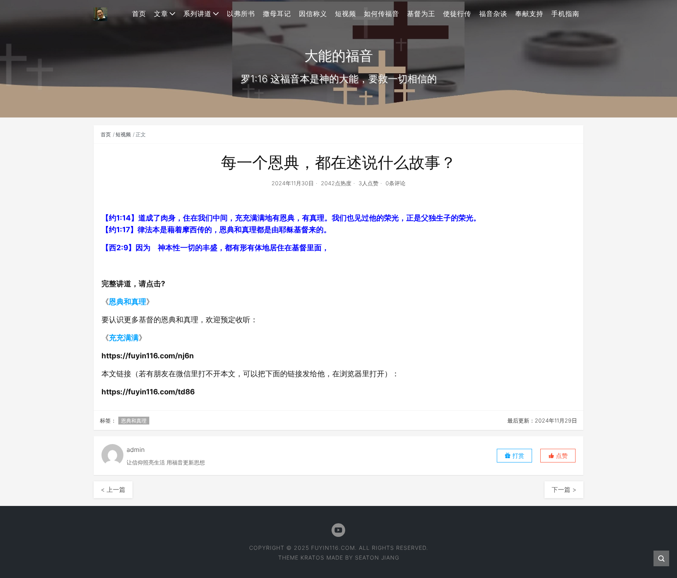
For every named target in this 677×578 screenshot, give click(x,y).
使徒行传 (457, 14)
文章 (161, 14)
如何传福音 (381, 14)
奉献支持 (529, 14)
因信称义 (313, 14)
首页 (139, 14)
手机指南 (565, 14)
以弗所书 (241, 14)
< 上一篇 (113, 489)
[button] (558, 455)
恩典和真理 (127, 301)
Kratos (312, 557)
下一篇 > (564, 489)
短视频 (345, 14)
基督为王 (421, 14)
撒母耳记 (277, 14)
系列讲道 (197, 14)
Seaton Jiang (377, 557)
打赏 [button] (517, 455)
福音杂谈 (493, 14)
